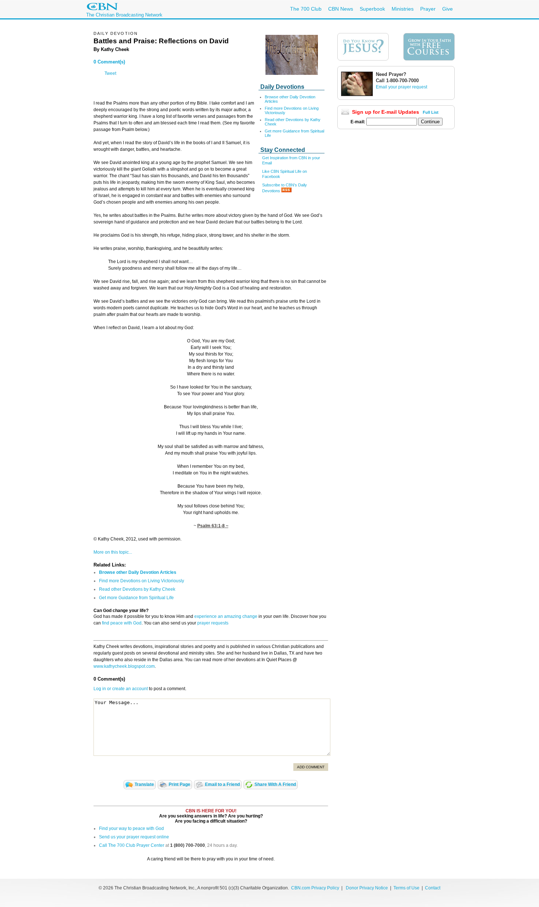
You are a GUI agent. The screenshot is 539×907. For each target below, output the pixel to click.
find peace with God (122, 623)
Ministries (403, 9)
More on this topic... (113, 552)
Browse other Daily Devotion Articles (137, 572)
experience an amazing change (225, 616)
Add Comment (310, 767)
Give (447, 9)
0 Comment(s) (109, 62)
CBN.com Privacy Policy (315, 887)
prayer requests (212, 623)
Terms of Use (407, 887)
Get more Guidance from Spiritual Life (136, 597)
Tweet (110, 73)
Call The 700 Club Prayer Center (131, 845)
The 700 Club (306, 9)
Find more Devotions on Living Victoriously (141, 580)
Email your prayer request (401, 87)
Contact (432, 887)
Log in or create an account (121, 688)
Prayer (428, 9)
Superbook (372, 9)
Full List (431, 112)
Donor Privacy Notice (367, 887)
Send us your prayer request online (134, 836)
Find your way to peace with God (131, 828)
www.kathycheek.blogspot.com (124, 666)
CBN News (340, 9)
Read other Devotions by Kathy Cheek (137, 589)
